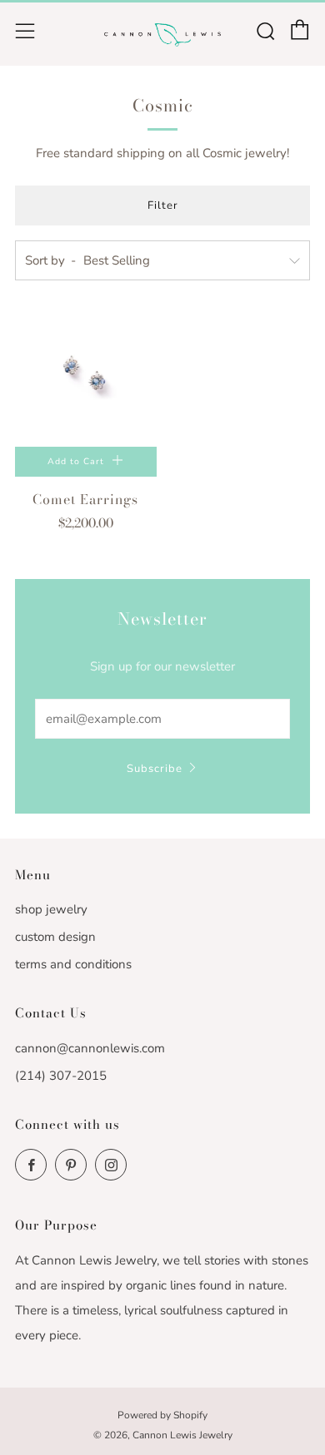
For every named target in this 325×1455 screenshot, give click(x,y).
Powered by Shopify (163, 1415)
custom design (55, 936)
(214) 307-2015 (61, 1075)
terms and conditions (73, 964)
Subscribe (154, 768)
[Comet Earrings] (86, 376)
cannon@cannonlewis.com (90, 1048)
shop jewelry (51, 909)
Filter (163, 205)
